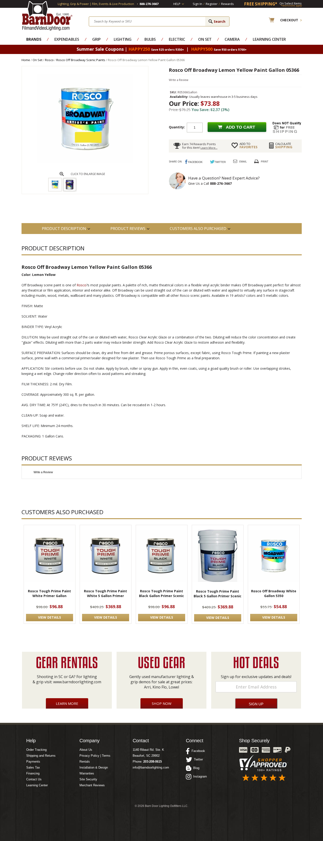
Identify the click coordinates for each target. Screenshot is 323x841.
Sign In (197, 4)
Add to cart (240, 127)
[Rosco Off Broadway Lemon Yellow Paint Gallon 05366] (85, 162)
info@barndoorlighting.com (151, 767)
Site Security (88, 779)
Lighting (122, 39)
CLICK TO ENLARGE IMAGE (88, 174)
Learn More (67, 703)
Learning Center (269, 39)
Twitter (197, 759)
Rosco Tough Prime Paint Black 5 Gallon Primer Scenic (217, 593)
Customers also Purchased (198, 228)
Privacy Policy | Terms (94, 755)
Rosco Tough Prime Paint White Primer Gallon (49, 593)
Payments (33, 761)
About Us (85, 749)
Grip (96, 39)
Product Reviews (127, 228)
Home (26, 60)
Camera (232, 39)
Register (212, 4)
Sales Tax (33, 767)
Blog (195, 768)
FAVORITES (249, 145)
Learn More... (209, 147)
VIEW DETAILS (49, 617)
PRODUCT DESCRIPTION (64, 228)
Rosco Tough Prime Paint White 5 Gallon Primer (105, 593)
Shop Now (161, 703)
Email (243, 161)
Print (264, 161)
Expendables (66, 39)
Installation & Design (93, 767)
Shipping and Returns (41, 755)
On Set (205, 39)
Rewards (227, 4)
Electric (177, 39)
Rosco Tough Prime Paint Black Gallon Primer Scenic (161, 593)
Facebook (197, 751)
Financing (32, 773)
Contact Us (34, 779)
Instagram (199, 776)
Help (176, 4)
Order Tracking (36, 749)
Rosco (49, 60)
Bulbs (150, 39)
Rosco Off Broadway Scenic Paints (80, 60)
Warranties (86, 773)
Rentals (84, 761)
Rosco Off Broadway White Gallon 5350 (273, 593)
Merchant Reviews (92, 785)
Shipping (283, 145)
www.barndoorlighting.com (77, 681)
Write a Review (178, 80)
